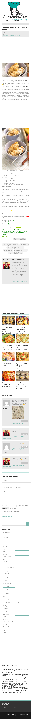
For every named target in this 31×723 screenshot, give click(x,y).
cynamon (15, 672)
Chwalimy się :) (7, 535)
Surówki (5, 624)
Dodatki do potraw (8, 547)
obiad (8, 679)
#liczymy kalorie (17, 248)
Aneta (5, 452)
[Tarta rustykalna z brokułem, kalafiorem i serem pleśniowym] (22, 356)
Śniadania (5, 619)
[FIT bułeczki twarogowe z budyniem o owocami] (22, 320)
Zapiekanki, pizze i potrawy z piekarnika (13, 630)
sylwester (12, 683)
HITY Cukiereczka (7, 676)
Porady (5, 596)
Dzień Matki (18, 674)
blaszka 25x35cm (19, 669)
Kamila (5, 408)
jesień (25, 676)
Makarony (5, 561)
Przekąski (5, 606)
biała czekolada (11, 669)
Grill (4, 549)
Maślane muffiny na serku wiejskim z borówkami (8, 330)
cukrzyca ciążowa (7, 672)
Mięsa (6, 564)
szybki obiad (24, 683)
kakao (12, 677)
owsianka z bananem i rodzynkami (20, 84)
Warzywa (6, 626)
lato (19, 678)
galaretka (25, 674)
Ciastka (6, 541)
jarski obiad (19, 676)
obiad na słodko (15, 679)
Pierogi (6, 589)
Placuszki (6, 593)
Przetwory (5, 608)
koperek (15, 677)
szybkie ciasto (18, 683)
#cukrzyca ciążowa (10, 245)
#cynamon (24, 245)
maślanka (4, 679)
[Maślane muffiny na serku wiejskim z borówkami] (8, 320)
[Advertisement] (15, 51)
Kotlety (5, 554)
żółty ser (21, 692)
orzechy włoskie (22, 679)
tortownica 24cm (5, 685)
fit (22, 674)
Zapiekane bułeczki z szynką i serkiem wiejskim (22, 385)
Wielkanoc (5, 689)
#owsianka (8, 250)
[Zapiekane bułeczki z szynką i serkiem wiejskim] (22, 376)
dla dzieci (5, 674)
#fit (8, 248)
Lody (4, 559)
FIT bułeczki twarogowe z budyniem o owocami (21, 330)
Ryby (5, 611)
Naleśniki (6, 573)
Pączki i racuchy (7, 583)
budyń (13, 671)
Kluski (4, 551)
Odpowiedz (24, 420)
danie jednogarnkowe (22, 672)
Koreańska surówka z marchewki (6, 385)
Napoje (6, 577)
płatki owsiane (5, 681)
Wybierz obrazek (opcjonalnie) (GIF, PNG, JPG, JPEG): (15, 506)
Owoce (11, 34)
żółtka (17, 692)
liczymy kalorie (25, 678)
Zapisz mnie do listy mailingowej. (12, 511)
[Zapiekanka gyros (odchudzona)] (8, 356)
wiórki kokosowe (18, 688)
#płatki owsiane (20, 250)
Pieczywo (6, 586)
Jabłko (23, 239)
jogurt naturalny (6, 678)
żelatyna (13, 692)
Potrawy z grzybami (9, 599)
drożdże (12, 674)
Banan (17, 34)
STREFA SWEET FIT (8, 621)
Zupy (4, 632)
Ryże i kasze (6, 614)
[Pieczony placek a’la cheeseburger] (22, 338)
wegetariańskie (19, 687)
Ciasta (6, 537)
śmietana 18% (13, 690)
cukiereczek (20, 260)
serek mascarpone (16, 681)
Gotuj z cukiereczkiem (9, 714)
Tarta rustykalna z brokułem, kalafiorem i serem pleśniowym (22, 367)
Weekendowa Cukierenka (12, 685)
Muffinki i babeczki (9, 567)
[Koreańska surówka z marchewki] (8, 376)
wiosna (11, 689)
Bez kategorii (6, 532)
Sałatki (5, 616)
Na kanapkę (6, 571)
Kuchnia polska (7, 556)
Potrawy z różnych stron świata (12, 602)
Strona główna (5, 33)
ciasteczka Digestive (19, 671)
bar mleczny (5, 669)
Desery (5, 544)
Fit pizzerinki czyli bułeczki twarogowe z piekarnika (7, 348)
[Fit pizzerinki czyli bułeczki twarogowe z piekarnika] (8, 338)
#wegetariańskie (15, 253)
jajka (14, 676)
